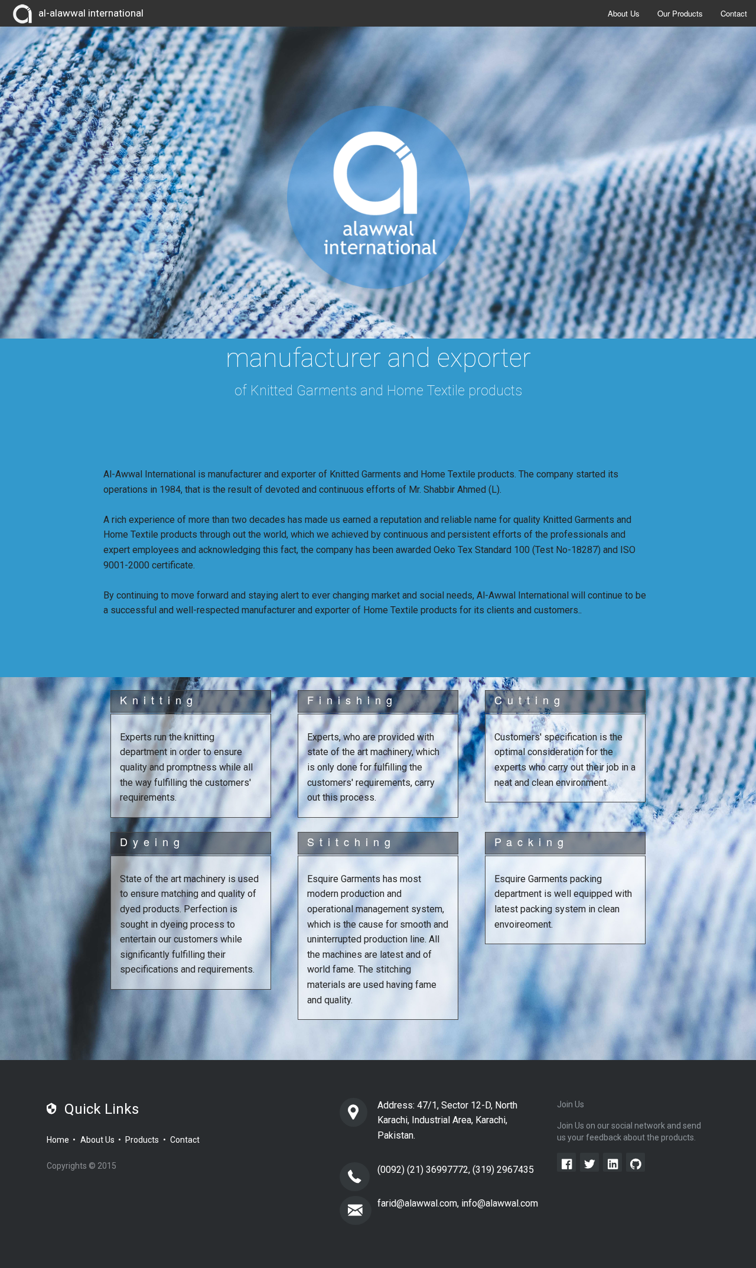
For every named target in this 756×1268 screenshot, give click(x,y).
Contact (734, 13)
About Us (624, 13)
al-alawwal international (91, 13)
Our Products (680, 13)
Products (142, 1140)
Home (58, 1140)
